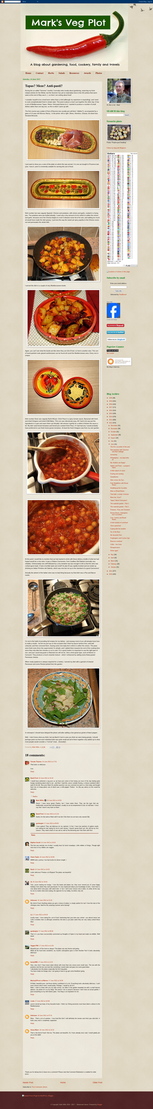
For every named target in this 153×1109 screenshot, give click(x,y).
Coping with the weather (118, 529)
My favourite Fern (116, 535)
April (112, 558)
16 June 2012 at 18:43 (48, 842)
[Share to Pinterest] (59, 747)
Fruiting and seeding (116, 474)
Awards (87, 73)
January (113, 567)
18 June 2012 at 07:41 (45, 1015)
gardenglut (39, 823)
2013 (111, 420)
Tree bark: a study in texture (119, 494)
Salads (62, 73)
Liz (31, 915)
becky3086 (34, 962)
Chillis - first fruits (116, 544)
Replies (35, 796)
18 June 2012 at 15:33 (47, 1030)
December (114, 425)
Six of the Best (115, 532)
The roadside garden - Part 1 (119, 507)
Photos (99, 73)
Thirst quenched (115, 526)
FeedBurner (123, 294)
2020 (111, 398)
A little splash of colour (117, 471)
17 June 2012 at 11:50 (46, 946)
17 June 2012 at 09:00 (51, 823)
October (113, 432)
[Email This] (51, 747)
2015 (111, 413)
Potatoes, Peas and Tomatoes (120, 510)
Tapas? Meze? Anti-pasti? (118, 500)
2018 (111, 404)
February (114, 564)
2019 (111, 401)
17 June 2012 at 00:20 (40, 915)
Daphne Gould (35, 842)
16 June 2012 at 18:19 (46, 778)
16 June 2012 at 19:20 (42, 869)
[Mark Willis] (113, 317)
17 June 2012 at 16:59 (55, 980)
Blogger (99, 1104)
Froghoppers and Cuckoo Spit (120, 538)
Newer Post (28, 1082)
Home (28, 73)
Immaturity (113, 455)
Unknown (33, 900)
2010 (111, 574)
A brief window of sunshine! (119, 522)
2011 (111, 571)
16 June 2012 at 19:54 (40, 882)
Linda (32, 1001)
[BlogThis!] (53, 747)
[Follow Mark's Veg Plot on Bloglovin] (116, 340)
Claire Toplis (34, 857)
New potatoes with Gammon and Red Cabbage (119, 450)
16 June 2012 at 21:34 (51, 814)
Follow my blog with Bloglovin (116, 148)
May (112, 554)
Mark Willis (40, 800)
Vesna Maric (34, 1030)
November (114, 428)
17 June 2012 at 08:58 (46, 931)
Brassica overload (116, 541)
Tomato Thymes (36, 761)
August (113, 438)
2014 (111, 416)
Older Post (97, 1082)
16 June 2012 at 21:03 (45, 900)
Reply (32, 771)
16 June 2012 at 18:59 (47, 857)
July (112, 441)
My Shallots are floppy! (117, 463)
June (112, 444)
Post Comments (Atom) (39, 1087)
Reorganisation (115, 547)
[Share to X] (55, 747)
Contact (39, 73)
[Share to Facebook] (57, 747)
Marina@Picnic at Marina (39, 980)
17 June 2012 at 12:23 (45, 962)
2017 (111, 407)
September (114, 435)
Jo (31, 882)
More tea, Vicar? (115, 497)
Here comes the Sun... (117, 480)
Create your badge (112, 319)
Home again (114, 550)
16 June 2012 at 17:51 (49, 761)
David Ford (34, 778)
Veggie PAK (34, 946)
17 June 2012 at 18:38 (42, 1001)
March (113, 561)
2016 (111, 410)
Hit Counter (110, 353)
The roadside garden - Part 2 (119, 503)
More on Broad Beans (117, 491)
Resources (74, 73)
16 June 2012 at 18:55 (54, 800)
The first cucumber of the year (120, 447)
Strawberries (114, 477)
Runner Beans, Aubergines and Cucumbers (119, 513)
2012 (111, 423)
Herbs (51, 73)
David (32, 869)
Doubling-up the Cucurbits (118, 488)
